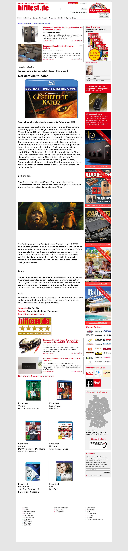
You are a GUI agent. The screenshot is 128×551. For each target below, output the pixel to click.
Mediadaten (91, 510)
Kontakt (89, 517)
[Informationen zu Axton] (107, 331)
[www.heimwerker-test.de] (106, 378)
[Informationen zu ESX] (90, 340)
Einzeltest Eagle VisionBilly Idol (55, 406)
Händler (60, 18)
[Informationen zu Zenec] (107, 362)
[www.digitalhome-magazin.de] (89, 378)
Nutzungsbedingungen (95, 519)
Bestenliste (37, 18)
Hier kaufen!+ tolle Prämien (104, 15)
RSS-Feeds (28, 521)
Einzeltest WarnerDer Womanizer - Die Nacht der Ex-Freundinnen (31, 447)
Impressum (91, 508)
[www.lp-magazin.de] (89, 388)
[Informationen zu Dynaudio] (98, 336)
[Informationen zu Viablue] (90, 362)
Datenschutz (91, 513)
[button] (82, 215)
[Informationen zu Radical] (90, 358)
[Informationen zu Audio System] (98, 331)
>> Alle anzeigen (76, 41)
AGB (88, 512)
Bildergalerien (29, 517)
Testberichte (27, 18)
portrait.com (60, 512)
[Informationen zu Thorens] (107, 358)
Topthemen (28, 523)
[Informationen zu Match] (98, 349)
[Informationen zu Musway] (90, 354)
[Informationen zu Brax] (90, 336)
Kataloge (27, 519)
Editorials (27, 525)
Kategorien (52, 18)
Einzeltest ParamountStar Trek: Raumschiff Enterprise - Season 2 (28, 488)
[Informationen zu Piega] (107, 354)
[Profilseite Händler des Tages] (98, 448)
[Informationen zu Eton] (98, 340)
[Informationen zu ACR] (90, 331)
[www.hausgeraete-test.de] (98, 378)
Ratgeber (67, 18)
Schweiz (91, 430)
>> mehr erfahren (92, 63)
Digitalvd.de (60, 510)
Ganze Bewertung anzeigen (31, 314)
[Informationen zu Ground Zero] (90, 345)
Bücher (26, 510)
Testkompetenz (29, 512)
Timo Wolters (96, 76)
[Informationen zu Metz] (107, 349)
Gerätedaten (28, 515)
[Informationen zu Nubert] (98, 354)
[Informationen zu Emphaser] (107, 336)
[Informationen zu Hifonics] (107, 345)
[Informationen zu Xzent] (98, 362)
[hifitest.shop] (97, 388)
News (19, 18)
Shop (74, 18)
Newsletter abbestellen (95, 476)
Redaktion (27, 513)
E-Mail (94, 78)
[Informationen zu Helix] (98, 345)
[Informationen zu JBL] (90, 349)
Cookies (90, 515)
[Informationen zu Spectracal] (98, 358)
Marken (44, 18)
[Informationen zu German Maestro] (107, 340)
